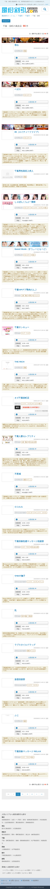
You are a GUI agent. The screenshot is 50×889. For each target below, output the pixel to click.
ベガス (18, 89)
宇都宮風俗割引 (7, 855)
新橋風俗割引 (30, 822)
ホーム (5, 880)
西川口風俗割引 (7, 828)
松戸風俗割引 (35, 840)
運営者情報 (25, 880)
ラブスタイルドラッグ (25, 645)
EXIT (47, 4)
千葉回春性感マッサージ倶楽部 (29, 541)
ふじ (17, 715)
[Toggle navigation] (45, 9)
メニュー (6, 21)
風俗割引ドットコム (8, 16)
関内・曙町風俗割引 (18, 834)
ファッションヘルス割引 (22, 870)
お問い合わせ (15, 880)
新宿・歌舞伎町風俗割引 (30, 820)
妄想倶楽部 (20, 679)
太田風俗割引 (16, 861)
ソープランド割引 (8, 870)
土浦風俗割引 (6, 849)
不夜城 (18, 474)
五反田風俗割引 (9, 822)
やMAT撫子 (20, 576)
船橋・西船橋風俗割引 (23, 840)
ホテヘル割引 (6, 873)
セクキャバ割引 (27, 873)
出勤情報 (31, 58)
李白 (17, 45)
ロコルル (19, 507)
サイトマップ (7, 883)
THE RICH (19, 362)
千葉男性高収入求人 (24, 171)
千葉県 (20, 16)
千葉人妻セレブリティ (25, 436)
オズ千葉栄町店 (22, 398)
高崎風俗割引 (6, 861)
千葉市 (27, 16)
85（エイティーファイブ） (27, 132)
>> (42, 794)
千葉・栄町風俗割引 (8, 840)
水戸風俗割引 (16, 849)
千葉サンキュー (22, 327)
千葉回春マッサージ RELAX (28, 751)
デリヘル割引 (36, 870)
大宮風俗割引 (17, 828)
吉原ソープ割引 (16, 820)
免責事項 (35, 880)
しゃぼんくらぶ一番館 (25, 202)
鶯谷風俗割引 (20, 822)
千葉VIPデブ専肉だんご (26, 290)
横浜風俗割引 (6, 834)
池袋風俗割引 (6, 820)
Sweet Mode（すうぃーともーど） (31, 249)
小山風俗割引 (17, 855)
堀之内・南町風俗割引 (33, 834)
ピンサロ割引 (16, 873)
